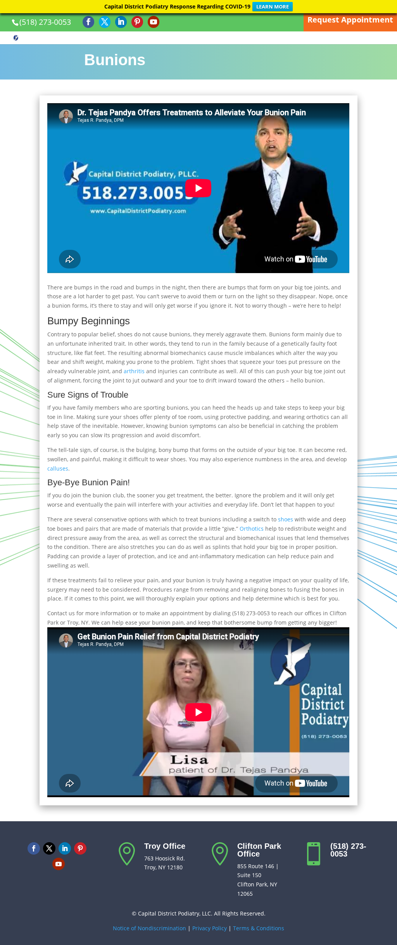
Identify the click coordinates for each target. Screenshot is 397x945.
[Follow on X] (49, 848)
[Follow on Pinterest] (80, 848)
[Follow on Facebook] (34, 848)
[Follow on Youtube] (58, 864)
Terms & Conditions (258, 928)
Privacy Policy (209, 928)
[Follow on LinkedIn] (65, 848)
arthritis (134, 371)
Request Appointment (350, 19)
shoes (285, 519)
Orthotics (252, 528)
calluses (57, 468)
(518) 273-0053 (45, 22)
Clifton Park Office (259, 850)
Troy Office (164, 846)
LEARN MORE (272, 6)
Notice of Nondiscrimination (149, 928)
